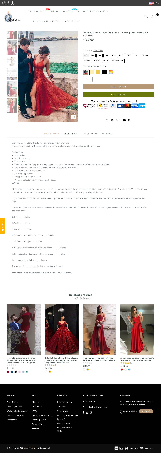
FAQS (34, 411)
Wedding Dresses (62, 11)
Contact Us (37, 406)
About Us (36, 402)
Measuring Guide (64, 402)
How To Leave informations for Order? (64, 427)
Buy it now (118, 94)
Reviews (35, 428)
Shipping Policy (39, 420)
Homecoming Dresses (47, 21)
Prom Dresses (38, 11)
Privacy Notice (38, 424)
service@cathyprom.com (96, 407)
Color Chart (72, 133)
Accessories (73, 21)
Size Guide (98, 51)
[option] (48, 76)
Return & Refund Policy (42, 415)
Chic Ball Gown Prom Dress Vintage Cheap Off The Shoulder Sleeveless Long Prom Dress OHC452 (61, 360)
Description (51, 133)
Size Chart (90, 133)
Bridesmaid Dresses (15, 415)
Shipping (107, 133)
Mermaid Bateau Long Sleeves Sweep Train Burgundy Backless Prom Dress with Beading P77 (22, 360)
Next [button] (70, 78)
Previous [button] (23, 78)
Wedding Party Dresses (93, 11)
